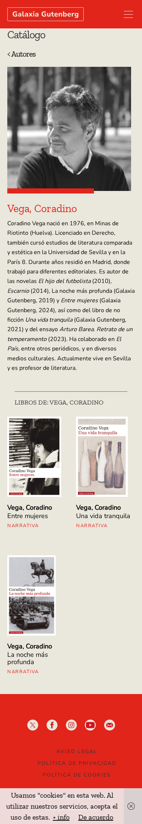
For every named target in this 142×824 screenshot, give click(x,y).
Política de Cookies (77, 774)
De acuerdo (95, 817)
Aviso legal (77, 751)
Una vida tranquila (103, 515)
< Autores (21, 54)
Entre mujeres (27, 515)
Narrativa (23, 525)
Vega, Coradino (29, 507)
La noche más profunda (27, 658)
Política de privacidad (77, 763)
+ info (61, 817)
